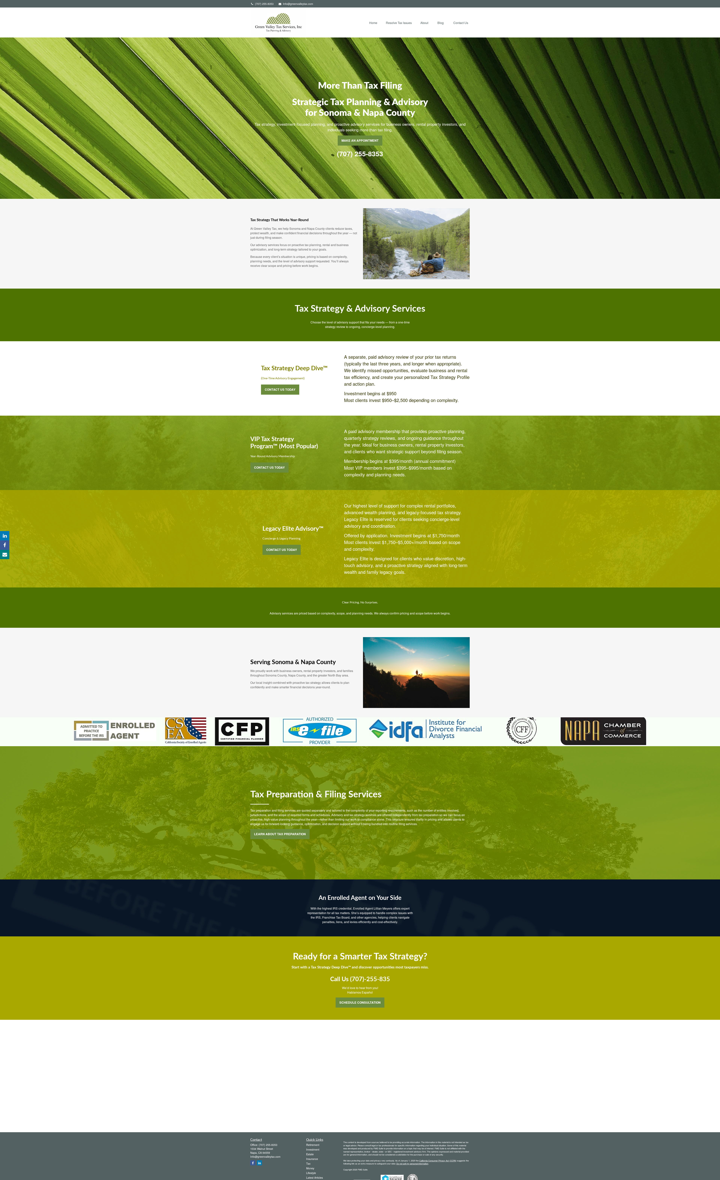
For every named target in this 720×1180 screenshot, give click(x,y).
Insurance (312, 1159)
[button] (373, 22)
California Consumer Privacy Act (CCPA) (437, 1160)
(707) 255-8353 (264, 4)
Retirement (312, 1145)
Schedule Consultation (360, 1002)
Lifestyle (311, 1173)
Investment (312, 1149)
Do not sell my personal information (412, 1163)
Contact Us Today (280, 389)
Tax (308, 1163)
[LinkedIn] (4, 535)
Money (310, 1168)
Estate (310, 1154)
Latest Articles (314, 1177)
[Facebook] (4, 545)
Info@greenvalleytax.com (298, 4)
